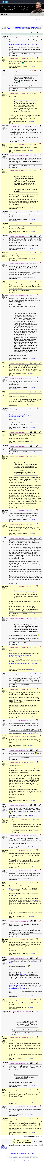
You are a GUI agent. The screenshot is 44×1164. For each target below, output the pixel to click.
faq (34, 19)
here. (10, 962)
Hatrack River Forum (20, 27)
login (27, 19)
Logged (32, 53)
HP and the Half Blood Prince (24, 987)
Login (8, 28)
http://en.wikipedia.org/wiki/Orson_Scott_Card (23, 44)
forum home (39, 19)
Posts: (12, 53)
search (31, 19)
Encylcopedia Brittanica (16, 985)
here (16, 895)
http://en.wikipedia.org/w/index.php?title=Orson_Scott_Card (20, 415)
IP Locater (12, 889)
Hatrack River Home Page (26, 1153)
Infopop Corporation (25, 1160)
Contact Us (13, 1153)
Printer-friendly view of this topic (4, 1147)
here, (36, 961)
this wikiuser (24, 974)
